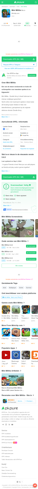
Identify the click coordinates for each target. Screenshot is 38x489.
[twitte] (9, 424)
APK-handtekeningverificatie (10, 436)
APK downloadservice (8, 440)
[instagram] (6, 424)
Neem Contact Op (7, 470)
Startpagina (5, 6)
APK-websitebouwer (7, 453)
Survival (28, 288)
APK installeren (6, 433)
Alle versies (19, 266)
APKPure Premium (7, 443)
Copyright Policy (16, 487)
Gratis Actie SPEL (8, 142)
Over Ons (4, 467)
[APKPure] (19, 2)
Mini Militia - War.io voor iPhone (12, 297)
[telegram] (3, 424)
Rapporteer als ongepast (27, 148)
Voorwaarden (25, 487)
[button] (27, 24)
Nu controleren (7, 148)
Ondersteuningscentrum (9, 476)
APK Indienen (6, 456)
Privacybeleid (7, 487)
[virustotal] (30, 185)
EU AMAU (32, 487)
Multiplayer (12, 288)
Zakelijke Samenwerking (9, 473)
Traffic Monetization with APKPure (12, 459)
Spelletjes (12, 6)
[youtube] (12, 424)
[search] (35, 2)
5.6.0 (7, 129)
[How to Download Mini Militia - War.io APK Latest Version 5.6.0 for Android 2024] (13, 379)
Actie (18, 6)
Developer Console (7, 450)
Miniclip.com (15, 13)
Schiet (21, 288)
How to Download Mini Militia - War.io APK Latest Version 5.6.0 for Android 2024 (12, 389)
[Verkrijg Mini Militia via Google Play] (24, 135)
